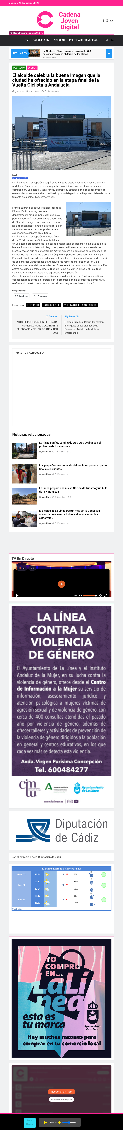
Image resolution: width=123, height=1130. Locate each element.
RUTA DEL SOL (52, 305)
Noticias (59, 40)
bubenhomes (19, 177)
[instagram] (107, 20)
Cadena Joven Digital (69, 21)
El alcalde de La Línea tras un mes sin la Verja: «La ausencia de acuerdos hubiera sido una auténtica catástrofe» (69, 514)
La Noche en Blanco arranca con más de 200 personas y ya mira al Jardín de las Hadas (67, 52)
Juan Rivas (19, 91)
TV (26, 40)
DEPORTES (33, 305)
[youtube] (111, 20)
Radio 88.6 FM (41, 40)
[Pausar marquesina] (109, 53)
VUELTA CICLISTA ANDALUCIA (80, 305)
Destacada (19, 67)
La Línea (32, 67)
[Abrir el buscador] (107, 40)
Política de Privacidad (83, 40)
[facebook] (103, 20)
